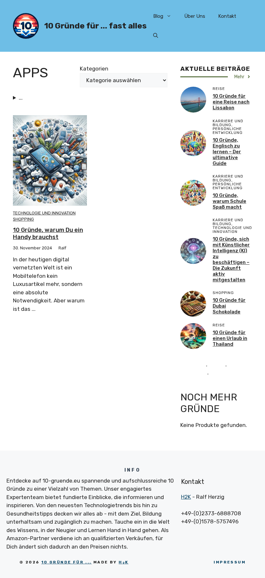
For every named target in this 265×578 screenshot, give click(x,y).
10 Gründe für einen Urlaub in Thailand (230, 338)
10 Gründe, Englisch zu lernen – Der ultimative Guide (227, 151)
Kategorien (94, 68)
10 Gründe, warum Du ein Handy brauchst (48, 233)
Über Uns (194, 16)
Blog (158, 16)
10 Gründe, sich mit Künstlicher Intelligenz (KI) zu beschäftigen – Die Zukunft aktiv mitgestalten (231, 259)
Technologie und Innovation (44, 213)
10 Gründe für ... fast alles (95, 25)
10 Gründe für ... (66, 562)
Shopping (23, 219)
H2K (186, 497)
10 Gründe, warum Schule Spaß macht (229, 201)
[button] (155, 35)
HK (123, 562)
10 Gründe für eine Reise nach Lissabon (231, 102)
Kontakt (227, 16)
